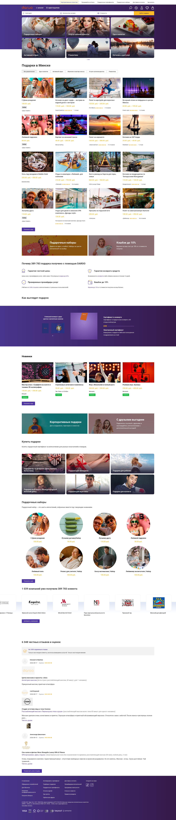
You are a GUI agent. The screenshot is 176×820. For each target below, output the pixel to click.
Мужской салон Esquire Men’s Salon (16, 613)
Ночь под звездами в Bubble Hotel (35, 174)
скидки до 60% (64, 276)
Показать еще (28, 229)
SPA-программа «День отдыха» (34, 755)
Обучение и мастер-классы (76, 71)
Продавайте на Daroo (87, 2)
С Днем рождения (29, 100)
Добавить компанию (31, 621)
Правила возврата (70, 794)
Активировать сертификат (51, 781)
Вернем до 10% (93, 287)
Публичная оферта (49, 797)
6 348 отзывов (33, 287)
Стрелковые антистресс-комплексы (69, 385)
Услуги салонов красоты (96, 71)
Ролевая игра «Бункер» (132, 385)
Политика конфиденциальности (29, 791)
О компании (25, 781)
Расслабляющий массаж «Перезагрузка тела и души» (42, 711)
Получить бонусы (27, 795)
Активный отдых (58, 71)
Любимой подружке (29, 137)
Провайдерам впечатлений (73, 784)
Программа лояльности (72, 787)
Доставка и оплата (139, 2)
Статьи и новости (70, 791)
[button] (25, 37)
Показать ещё (28, 581)
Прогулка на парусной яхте (99, 211)
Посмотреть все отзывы (32, 771)
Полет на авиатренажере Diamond (136, 211)
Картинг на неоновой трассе (66, 137)
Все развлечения (29, 71)
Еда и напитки (43, 71)
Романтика (112, 71)
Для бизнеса (26, 787)
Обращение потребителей (30, 784)
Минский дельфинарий (140, 613)
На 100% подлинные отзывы (38, 649)
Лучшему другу (28, 211)
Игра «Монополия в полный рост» (102, 385)
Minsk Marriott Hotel (47, 613)
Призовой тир (109, 613)
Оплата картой (47, 791)
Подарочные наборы (123, 2)
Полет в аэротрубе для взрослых (101, 100)
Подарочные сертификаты (105, 2)
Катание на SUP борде (131, 137)
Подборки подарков (49, 784)
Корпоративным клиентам (69, 2)
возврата (101, 276)
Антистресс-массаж (29, 680)
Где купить (151, 2)
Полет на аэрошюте (96, 137)
